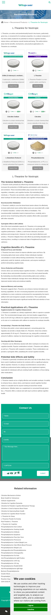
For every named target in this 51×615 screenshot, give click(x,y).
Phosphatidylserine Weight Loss (11, 548)
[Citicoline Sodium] (13, 102)
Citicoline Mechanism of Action (11, 495)
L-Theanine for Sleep (8, 516)
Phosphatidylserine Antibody (10, 532)
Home (6, 22)
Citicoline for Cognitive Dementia (11, 503)
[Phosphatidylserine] (38, 143)
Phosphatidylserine (37, 158)
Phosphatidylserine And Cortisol (11, 527)
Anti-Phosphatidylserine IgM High (12, 568)
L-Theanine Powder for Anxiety (11, 519)
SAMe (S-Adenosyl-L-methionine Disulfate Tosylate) (13, 75)
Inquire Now (13, 86)
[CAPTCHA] (12, 473)
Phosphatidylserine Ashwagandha (12, 553)
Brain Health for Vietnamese (10, 498)
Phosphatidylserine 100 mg (10, 563)
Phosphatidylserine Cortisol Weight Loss (14, 542)
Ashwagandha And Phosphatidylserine (13, 550)
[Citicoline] (38, 102)
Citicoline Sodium (13, 117)
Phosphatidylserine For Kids (10, 555)
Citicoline (38, 117)
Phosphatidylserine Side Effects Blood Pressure (16, 545)
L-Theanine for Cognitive (9, 524)
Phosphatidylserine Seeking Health (12, 529)
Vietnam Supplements (8, 501)
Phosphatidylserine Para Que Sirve (12, 537)
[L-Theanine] (38, 61)
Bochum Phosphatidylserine (10, 571)
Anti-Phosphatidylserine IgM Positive (13, 558)
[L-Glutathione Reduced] (13, 143)
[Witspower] (25, 5)
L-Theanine (38, 75)
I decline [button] (30, 609)
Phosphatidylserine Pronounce (11, 540)
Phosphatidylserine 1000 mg (10, 561)
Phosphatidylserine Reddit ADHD (12, 566)
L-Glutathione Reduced (13, 158)
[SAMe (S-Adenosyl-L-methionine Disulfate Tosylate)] (13, 61)
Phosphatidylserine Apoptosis (10, 534)
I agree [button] (30, 605)
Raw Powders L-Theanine (9, 521)
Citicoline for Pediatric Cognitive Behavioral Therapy (18, 506)
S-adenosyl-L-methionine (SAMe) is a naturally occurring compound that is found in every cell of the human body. (13, 81)
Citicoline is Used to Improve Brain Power (14, 508)
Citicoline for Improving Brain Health (12, 511)
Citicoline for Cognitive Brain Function (13, 514)
